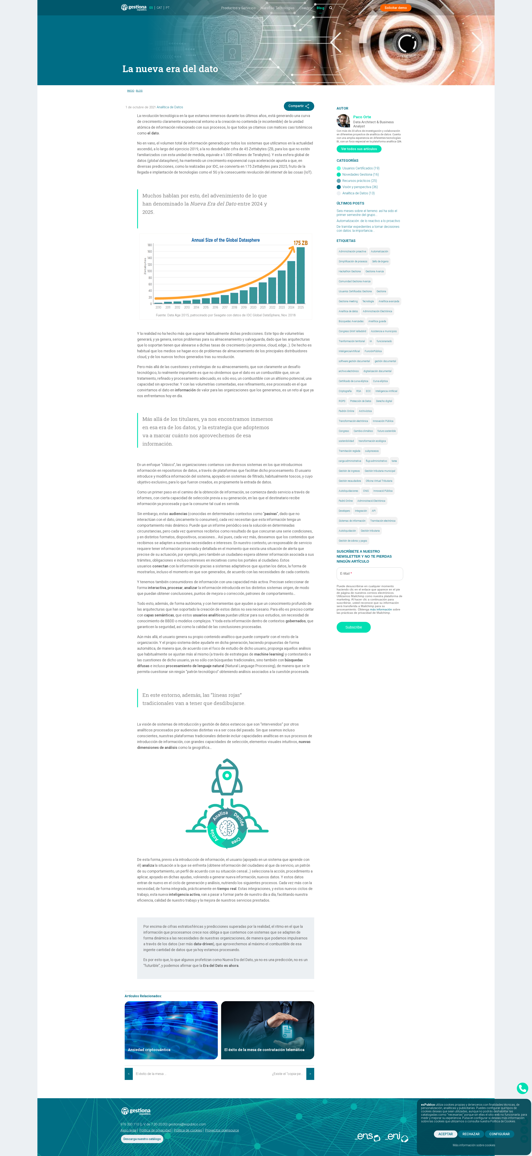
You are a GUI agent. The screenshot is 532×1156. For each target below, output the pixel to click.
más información (381, 609)
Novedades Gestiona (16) (360, 174)
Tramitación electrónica (382, 520)
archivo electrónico (349, 371)
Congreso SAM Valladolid (352, 331)
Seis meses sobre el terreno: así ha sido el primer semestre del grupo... (367, 213)
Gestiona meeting (348, 301)
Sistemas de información (352, 520)
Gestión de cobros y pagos (353, 540)
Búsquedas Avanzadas (351, 321)
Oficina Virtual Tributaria (379, 480)
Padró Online (346, 500)
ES (151, 7)
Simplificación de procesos (353, 261)
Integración (361, 510)
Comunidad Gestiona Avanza (355, 281)
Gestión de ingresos (349, 471)
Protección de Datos (360, 401)
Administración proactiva (352, 251)
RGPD (342, 401)
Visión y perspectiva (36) (360, 187)
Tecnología (368, 301)
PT (168, 7)
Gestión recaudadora (350, 480)
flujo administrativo (376, 461)
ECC (368, 391)
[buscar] (331, 9)
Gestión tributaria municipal (380, 471)
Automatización (379, 251)
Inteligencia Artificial (386, 391)
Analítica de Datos (170, 107)
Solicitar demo (396, 8)
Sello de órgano (380, 261)
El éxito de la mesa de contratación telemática (153, 1074)
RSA (358, 391)
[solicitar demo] (522, 1088)
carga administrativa (350, 461)
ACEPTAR (445, 1134)
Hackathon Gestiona (350, 271)
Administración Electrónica (377, 311)
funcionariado (384, 341)
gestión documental (385, 361)
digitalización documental (377, 371)
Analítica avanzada (389, 301)
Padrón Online (346, 411)
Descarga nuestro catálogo (142, 1139)
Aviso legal (128, 1130)
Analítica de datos (348, 311)
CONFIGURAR (499, 1134)
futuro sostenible (387, 431)
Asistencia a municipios (384, 331)
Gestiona (381, 291)
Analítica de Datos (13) (358, 193)
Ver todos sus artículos (359, 149)
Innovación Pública (383, 421)
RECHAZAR (471, 1134)
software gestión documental (354, 361)
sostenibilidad (346, 441)
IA (371, 341)
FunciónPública (373, 351)
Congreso (344, 431)
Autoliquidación (347, 530)
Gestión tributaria (370, 530)
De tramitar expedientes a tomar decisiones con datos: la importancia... (368, 229)
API (374, 510)
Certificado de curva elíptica (353, 381)
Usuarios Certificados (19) (360, 168)
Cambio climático (363, 431)
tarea (394, 461)
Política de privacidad (155, 1130)
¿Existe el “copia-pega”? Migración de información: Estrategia (289, 1074)
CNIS (366, 490)
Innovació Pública (383, 490)
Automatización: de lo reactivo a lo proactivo (368, 221)
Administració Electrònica (371, 500)
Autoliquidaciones (348, 490)
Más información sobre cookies (474, 1145)
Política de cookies (188, 1130)
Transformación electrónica (353, 421)
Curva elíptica (380, 381)
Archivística (365, 411)
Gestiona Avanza (375, 271)
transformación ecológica (372, 441)
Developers (344, 510)
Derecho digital (384, 401)
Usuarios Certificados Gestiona (355, 291)
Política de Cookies (502, 1121)
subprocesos (372, 451)
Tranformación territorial (352, 341)
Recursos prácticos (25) (359, 181)
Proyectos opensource (222, 1130)
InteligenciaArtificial (349, 351)
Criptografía (345, 391)
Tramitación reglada (349, 451)
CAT (159, 7)
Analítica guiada (377, 321)
